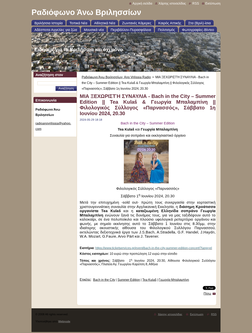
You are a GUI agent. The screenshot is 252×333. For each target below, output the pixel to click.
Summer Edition (129, 279)
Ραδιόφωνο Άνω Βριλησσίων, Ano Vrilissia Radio (116, 77)
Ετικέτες (85, 279)
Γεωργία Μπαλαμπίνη (174, 279)
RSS (195, 3)
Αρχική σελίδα (142, 3)
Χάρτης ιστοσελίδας (172, 3)
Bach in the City (104, 279)
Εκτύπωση (212, 3)
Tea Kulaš (149, 279)
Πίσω (207, 293)
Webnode (64, 321)
